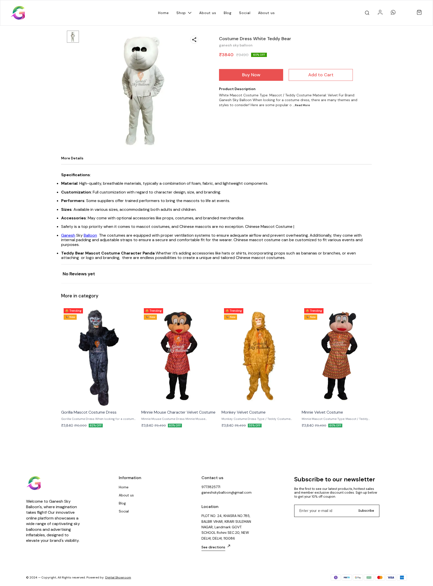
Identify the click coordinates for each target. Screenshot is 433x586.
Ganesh (68, 235)
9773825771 (210, 487)
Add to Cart (321, 75)
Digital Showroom (118, 577)
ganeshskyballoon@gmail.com (226, 492)
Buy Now (251, 75)
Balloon (90, 235)
